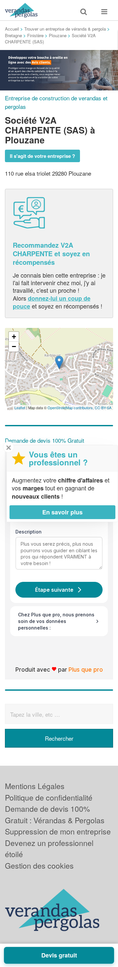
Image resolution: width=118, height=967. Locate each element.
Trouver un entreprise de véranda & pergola (65, 29)
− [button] (14, 346)
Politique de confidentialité (48, 797)
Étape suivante (54, 589)
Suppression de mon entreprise (58, 831)
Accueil (12, 29)
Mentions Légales (35, 786)
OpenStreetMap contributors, (71, 407)
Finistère (35, 35)
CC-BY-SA (103, 407)
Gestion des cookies (39, 865)
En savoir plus (62, 512)
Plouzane (58, 35)
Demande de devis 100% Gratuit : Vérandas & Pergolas (55, 814)
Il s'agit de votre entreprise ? (42, 156)
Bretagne (13, 35)
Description (28, 531)
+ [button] (14, 337)
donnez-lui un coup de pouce (51, 302)
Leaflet (19, 407)
